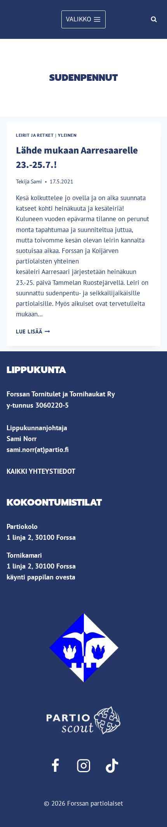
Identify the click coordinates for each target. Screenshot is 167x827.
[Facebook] (55, 766)
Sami (36, 181)
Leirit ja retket (35, 135)
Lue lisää (33, 331)
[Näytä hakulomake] (153, 19)
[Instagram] (83, 766)
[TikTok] (112, 766)
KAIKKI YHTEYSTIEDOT (41, 471)
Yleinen (67, 135)
